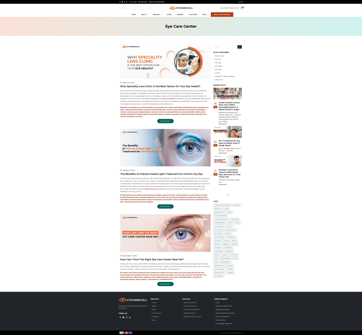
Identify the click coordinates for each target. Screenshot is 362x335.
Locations (193, 14)
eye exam (153, 275)
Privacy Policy (220, 320)
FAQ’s (218, 302)
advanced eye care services (155, 189)
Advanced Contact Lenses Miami (222, 205)
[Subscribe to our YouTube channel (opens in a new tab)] (122, 1)
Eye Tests (218, 69)
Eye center (145, 275)
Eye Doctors (217, 240)
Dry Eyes (204, 195)
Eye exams (182, 112)
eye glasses (170, 275)
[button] (227, 195)
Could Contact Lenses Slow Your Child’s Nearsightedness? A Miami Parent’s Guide (229, 106)
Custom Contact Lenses (129, 112)
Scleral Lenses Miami (172, 114)
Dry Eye (230, 222)
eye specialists (229, 251)
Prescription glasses (157, 114)
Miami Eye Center (149, 277)
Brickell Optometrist (219, 212)
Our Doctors (156, 313)
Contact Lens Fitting (129, 272)
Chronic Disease (182, 195)
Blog (205, 14)
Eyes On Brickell (218, 251)
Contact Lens (219, 56)
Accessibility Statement (224, 323)
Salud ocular (219, 80)
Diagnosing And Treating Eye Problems (152, 272)
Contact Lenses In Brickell (175, 109)
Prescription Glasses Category (225, 76)
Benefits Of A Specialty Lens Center (160, 107)
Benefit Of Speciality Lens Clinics (134, 107)
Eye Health (190, 112)
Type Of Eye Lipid (130, 202)
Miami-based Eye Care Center (167, 277)
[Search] (150, 8)
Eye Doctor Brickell (219, 237)
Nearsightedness (225, 262)
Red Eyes (230, 269)
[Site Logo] (181, 8)
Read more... (165, 121)
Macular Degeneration (225, 258)
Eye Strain (217, 254)
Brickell (226, 208)
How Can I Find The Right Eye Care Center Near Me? (152, 259)
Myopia (216, 262)
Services (156, 14)
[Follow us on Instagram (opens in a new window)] (126, 317)
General (217, 73)
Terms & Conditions (222, 316)
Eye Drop (218, 63)
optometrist (229, 265)
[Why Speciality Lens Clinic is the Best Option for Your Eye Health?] (165, 61)
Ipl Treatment (157, 199)
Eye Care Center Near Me (188, 272)
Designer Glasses (144, 112)
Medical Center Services (192, 316)
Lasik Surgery (138, 277)
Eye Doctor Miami (231, 237)
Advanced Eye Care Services (132, 195)
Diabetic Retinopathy (220, 222)
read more (223, 124)
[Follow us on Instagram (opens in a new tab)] (124, 1)
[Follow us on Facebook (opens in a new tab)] (120, 1)
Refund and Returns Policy (225, 313)
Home (134, 14)
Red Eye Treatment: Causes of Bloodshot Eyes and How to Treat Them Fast (229, 173)
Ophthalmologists (185, 277)
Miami (235, 258)
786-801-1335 (142, 2)
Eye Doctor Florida (186, 197)
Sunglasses (230, 272)
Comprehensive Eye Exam (134, 109)
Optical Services (189, 313)
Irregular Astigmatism (128, 114)
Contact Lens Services (192, 309)
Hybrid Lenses (200, 112)
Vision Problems (219, 276)
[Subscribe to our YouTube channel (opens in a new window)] (123, 317)
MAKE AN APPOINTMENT (157, 2)
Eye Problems (198, 197)
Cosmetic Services (190, 306)
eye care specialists (231, 230)
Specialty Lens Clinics (134, 116)
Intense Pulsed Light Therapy (141, 199)
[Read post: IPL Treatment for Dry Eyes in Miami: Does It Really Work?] (228, 132)
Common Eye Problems (220, 215)
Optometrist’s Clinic (170, 199)
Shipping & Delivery (223, 309)
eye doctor (228, 233)
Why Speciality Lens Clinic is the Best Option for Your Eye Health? (160, 86)
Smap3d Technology (188, 114)
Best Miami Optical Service (183, 107)
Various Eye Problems (145, 202)
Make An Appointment (222, 14)
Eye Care (218, 59)
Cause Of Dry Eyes (168, 195)
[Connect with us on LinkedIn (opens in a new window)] (129, 317)
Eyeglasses (226, 244)
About (143, 14)
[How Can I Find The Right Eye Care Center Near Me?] (165, 233)
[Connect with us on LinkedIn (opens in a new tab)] (126, 1)
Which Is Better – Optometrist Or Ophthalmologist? (154, 279)
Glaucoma (225, 254)
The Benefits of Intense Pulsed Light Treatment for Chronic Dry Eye (161, 174)
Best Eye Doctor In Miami (152, 195)
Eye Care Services (172, 197)
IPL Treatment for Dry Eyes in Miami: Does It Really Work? (229, 143)
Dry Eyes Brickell (126, 197)
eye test (178, 275)
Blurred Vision (218, 208)
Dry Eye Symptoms (219, 226)
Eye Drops (226, 240)
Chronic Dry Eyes (194, 195)
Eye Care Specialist (171, 112)
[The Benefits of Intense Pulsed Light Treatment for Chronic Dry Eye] (165, 147)
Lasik (216, 258)
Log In (241, 2)
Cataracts (230, 212)
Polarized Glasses (142, 114)
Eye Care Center (157, 112)
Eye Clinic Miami (219, 233)
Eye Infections (218, 247)
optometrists (197, 277)
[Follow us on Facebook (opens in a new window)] (120, 317)
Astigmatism (237, 205)
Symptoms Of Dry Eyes (186, 199)
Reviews (180, 14)
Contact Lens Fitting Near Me (154, 109)
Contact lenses (234, 219)
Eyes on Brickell (168, 99)
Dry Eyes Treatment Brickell (143, 197)
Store (169, 14)
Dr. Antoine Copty (227, 148)
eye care (229, 226)
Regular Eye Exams (219, 272)
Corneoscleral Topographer (195, 109)
